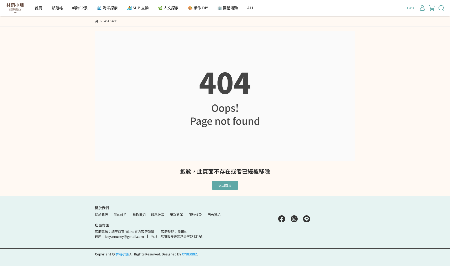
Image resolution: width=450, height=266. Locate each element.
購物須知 (139, 214)
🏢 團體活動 (227, 7)
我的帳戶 (120, 214)
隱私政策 (157, 214)
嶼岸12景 (80, 7)
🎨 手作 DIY (198, 7)
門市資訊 (214, 214)
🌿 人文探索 (168, 7)
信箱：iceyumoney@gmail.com (119, 236)
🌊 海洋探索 (107, 7)
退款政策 (176, 214)
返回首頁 (225, 185)
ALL (250, 7)
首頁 (38, 7)
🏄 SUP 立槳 (138, 7)
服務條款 (195, 214)
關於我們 (101, 214)
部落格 (57, 7)
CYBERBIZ (189, 254)
